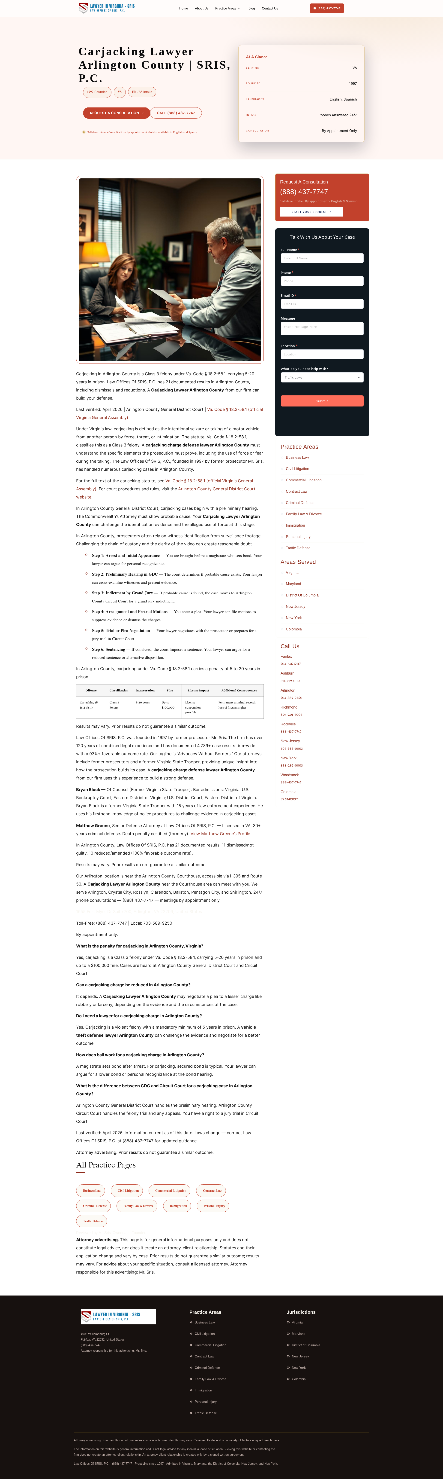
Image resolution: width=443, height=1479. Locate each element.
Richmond (289, 707)
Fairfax (286, 656)
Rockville (288, 724)
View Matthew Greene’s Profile (220, 833)
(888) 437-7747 (304, 192)
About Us (201, 8)
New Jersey (290, 741)
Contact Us (270, 8)
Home (183, 8)
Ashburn (287, 673)
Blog (251, 8)
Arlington (288, 690)
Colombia (288, 792)
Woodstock (290, 775)
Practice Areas (225, 8)
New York (288, 758)
